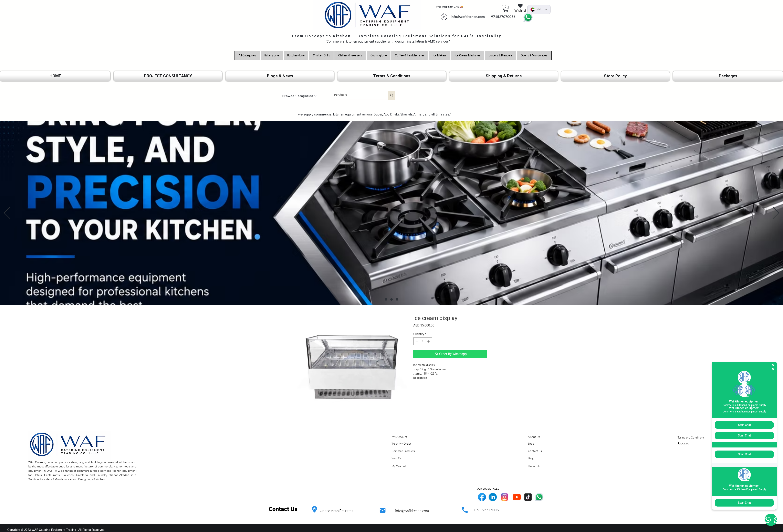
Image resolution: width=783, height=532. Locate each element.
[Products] (391, 95)
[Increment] (428, 341)
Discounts (534, 466)
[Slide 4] (386, 299)
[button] (506, 8)
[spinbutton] (422, 341)
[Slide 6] (397, 299)
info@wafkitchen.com (412, 510)
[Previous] (7, 213)
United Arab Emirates (336, 510)
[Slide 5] (391, 299)
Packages (683, 443)
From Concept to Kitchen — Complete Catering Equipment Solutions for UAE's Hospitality (397, 36)
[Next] (776, 213)
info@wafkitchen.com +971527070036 (482, 16)
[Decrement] (416, 341)
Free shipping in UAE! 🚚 (449, 6)
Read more (420, 378)
